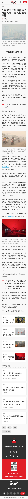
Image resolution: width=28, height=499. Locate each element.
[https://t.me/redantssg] (20, 456)
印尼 (9, 427)
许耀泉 (6, 19)
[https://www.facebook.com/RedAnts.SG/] (10, 456)
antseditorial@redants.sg (16, 476)
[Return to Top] (25, 496)
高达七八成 (5, 167)
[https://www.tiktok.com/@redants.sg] (6, 456)
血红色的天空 (10, 216)
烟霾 (4, 427)
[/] (14, 2)
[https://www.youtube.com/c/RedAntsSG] (13, 456)
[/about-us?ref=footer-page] (17, 456)
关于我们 (8, 488)
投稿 (25, 2)
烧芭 (15, 427)
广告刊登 (14, 488)
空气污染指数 (6, 431)
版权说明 (19, 488)
